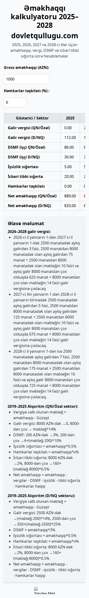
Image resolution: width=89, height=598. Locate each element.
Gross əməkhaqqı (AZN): (26, 67)
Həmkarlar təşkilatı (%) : (27, 90)
